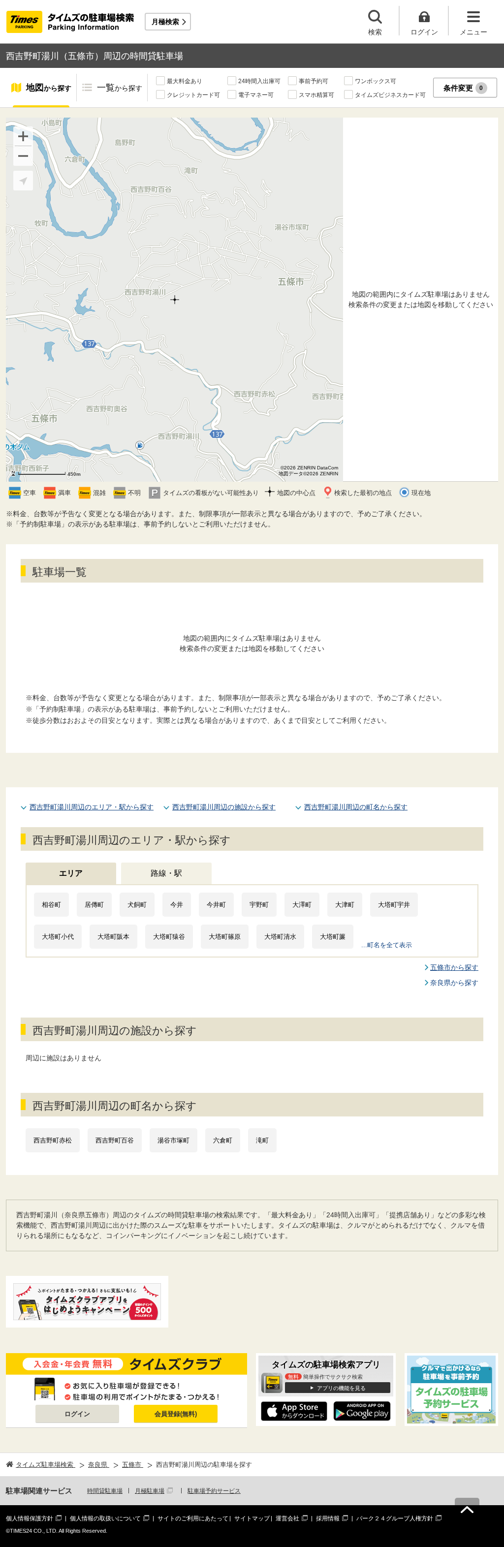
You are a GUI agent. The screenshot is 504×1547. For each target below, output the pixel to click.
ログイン (77, 1414)
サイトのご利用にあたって (193, 1518)
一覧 (119, 88)
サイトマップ (252, 1518)
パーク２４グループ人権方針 (394, 1518)
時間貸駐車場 (105, 1490)
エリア (71, 873)
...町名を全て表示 (386, 945)
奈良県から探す (454, 983)
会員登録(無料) (176, 1414)
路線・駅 (166, 873)
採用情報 (328, 1518)
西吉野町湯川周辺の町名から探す (356, 807)
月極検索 (165, 22)
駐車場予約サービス (214, 1490)
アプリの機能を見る (341, 1388)
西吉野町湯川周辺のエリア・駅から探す (92, 807)
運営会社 (287, 1518)
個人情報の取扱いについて (105, 1518)
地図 (48, 88)
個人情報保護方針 (29, 1518)
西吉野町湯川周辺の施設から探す (224, 807)
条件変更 (463, 88)
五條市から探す (454, 967)
